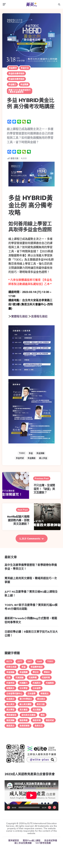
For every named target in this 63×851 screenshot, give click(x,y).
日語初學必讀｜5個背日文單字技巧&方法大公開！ (31, 633)
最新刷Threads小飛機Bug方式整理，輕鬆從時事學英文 (31, 620)
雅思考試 (50, 720)
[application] (31, 795)
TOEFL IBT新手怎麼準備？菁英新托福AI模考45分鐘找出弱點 (31, 606)
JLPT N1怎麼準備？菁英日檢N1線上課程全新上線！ (31, 593)
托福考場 (46, 677)
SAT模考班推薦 (43, 843)
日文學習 (24, 688)
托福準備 (33, 677)
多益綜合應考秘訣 (16, 73)
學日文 (36, 672)
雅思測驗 (10, 720)
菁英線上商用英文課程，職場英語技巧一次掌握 (31, 580)
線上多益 (43, 458)
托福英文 (37, 683)
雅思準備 (24, 720)
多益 (31, 453)
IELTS (9, 661)
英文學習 (10, 709)
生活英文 (10, 699)
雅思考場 (37, 720)
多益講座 (31, 458)
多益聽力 (12, 84)
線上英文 (10, 704)
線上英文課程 (25, 704)
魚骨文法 (39, 725)
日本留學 (37, 688)
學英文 (47, 672)
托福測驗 (20, 677)
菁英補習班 (11, 715)
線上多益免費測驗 (23, 843)
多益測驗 (40, 453)
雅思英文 (10, 725)
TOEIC (22, 453)
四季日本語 (11, 666)
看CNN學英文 (26, 699)
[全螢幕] (54, 807)
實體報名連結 (19, 316)
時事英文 (45, 693)
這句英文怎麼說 (28, 715)
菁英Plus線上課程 (31, 840)
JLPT (19, 661)
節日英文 (41, 699)
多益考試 (20, 458)
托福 (8, 677)
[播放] (8, 807)
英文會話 (24, 709)
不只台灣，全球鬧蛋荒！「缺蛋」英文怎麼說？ (44, 488)
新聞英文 (10, 688)
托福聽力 (24, 683)
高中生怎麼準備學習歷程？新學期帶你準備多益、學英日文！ (31, 566)
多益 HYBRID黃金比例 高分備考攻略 (30, 205)
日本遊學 (31, 693)
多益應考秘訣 (37, 666)
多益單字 (13, 68)
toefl (39, 661)
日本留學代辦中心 (14, 693)
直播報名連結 (39, 316)
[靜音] (49, 807)
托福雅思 (50, 683)
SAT (30, 661)
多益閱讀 (24, 84)
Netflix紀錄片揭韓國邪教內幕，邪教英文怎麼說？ (18, 520)
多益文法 (25, 68)
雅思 (43, 715)
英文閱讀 (37, 709)
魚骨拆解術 (25, 725)
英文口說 (41, 704)
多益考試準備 (50, 840)
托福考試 (10, 683)
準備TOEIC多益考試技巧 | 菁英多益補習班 (19, 91)
